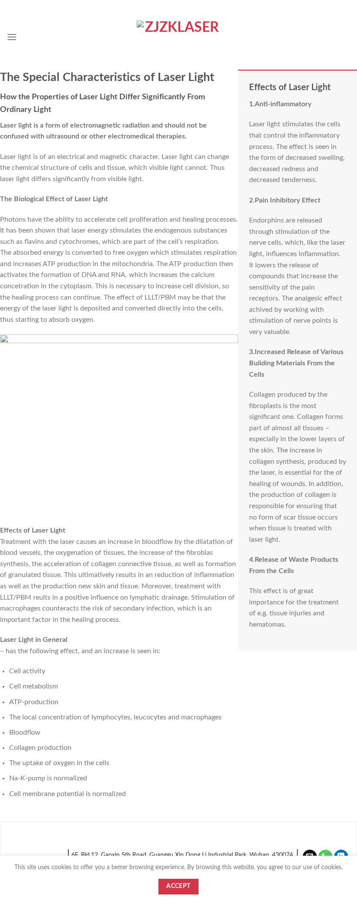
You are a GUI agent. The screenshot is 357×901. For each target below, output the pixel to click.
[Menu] (12, 36)
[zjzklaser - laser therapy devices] (178, 37)
